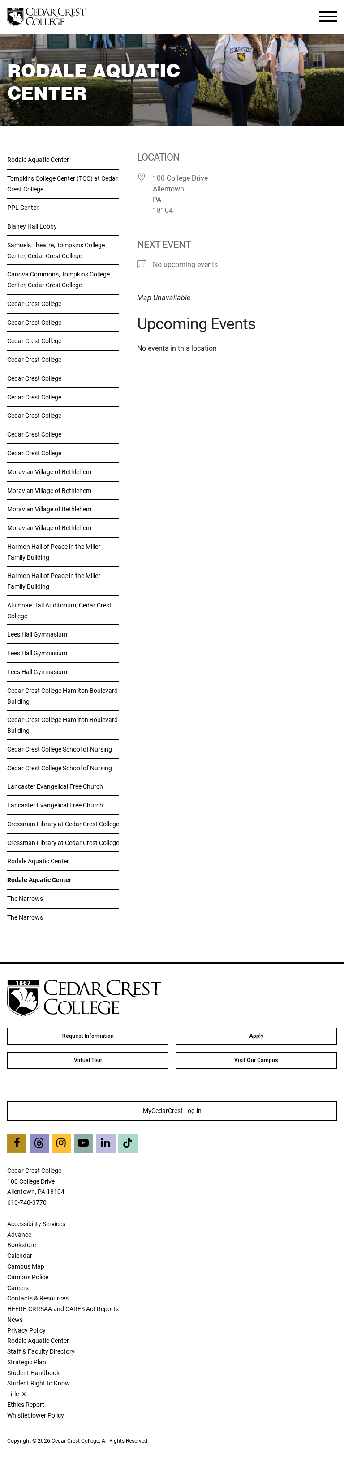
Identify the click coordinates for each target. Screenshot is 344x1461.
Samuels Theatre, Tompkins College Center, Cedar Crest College (56, 250)
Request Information (88, 1036)
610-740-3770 (27, 1202)
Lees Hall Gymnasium (37, 634)
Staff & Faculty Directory (41, 1351)
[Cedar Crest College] (46, 17)
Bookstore (21, 1244)
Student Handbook (33, 1372)
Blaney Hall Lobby (32, 226)
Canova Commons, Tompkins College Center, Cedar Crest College (58, 279)
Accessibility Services (36, 1223)
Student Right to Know (38, 1383)
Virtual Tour (88, 1060)
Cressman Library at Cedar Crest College (63, 824)
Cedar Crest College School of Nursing (59, 749)
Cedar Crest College (34, 303)
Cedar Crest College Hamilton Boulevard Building (62, 695)
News (15, 1319)
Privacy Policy (26, 1330)
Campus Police (27, 1277)
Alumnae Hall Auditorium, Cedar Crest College (59, 610)
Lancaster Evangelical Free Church (55, 786)
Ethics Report (25, 1404)
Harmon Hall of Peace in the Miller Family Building (53, 551)
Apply (256, 1036)
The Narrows (25, 898)
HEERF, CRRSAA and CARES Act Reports (63, 1308)
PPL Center (23, 207)
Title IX (16, 1393)
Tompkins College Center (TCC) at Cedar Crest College (62, 183)
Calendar (19, 1255)
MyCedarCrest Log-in (172, 1110)
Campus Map (25, 1266)
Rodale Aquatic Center (38, 159)
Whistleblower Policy (35, 1415)
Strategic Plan (26, 1362)
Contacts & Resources (38, 1298)
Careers (18, 1287)
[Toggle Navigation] (328, 16)
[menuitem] (87, 1036)
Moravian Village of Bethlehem (49, 471)
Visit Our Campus (256, 1060)
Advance (19, 1234)
